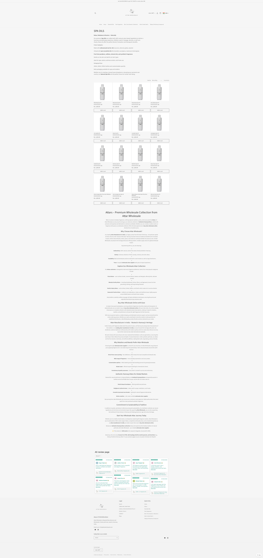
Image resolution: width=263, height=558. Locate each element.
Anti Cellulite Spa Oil (155, 102)
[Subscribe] (116, 537)
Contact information (127, 554)
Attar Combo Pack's (148, 516)
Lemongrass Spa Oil (155, 133)
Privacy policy (106, 554)
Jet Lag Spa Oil (97, 133)
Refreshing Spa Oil (97, 102)
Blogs (120, 516)
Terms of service (113, 554)
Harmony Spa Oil (116, 163)
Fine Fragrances (147, 511)
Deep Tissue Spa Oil (155, 163)
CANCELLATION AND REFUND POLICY (127, 509)
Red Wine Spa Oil (135, 163)
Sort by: (149, 80)
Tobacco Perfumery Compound (151, 518)
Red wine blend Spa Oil (155, 194)
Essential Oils (147, 509)
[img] (99, 460)
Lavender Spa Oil (135, 133)
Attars (145, 506)
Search (120, 504)
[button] (95, 13)
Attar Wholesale (99, 554)
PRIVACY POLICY (122, 511)
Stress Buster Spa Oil (136, 102)
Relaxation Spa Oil (116, 102)
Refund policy (119, 554)
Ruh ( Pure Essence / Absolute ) (151, 513)
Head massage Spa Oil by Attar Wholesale (102, 194)
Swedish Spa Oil (97, 163)
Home (145, 504)
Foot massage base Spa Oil (118, 194)
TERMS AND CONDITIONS (124, 506)
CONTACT (121, 513)
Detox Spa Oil (115, 133)
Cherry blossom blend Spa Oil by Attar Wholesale (139, 195)
